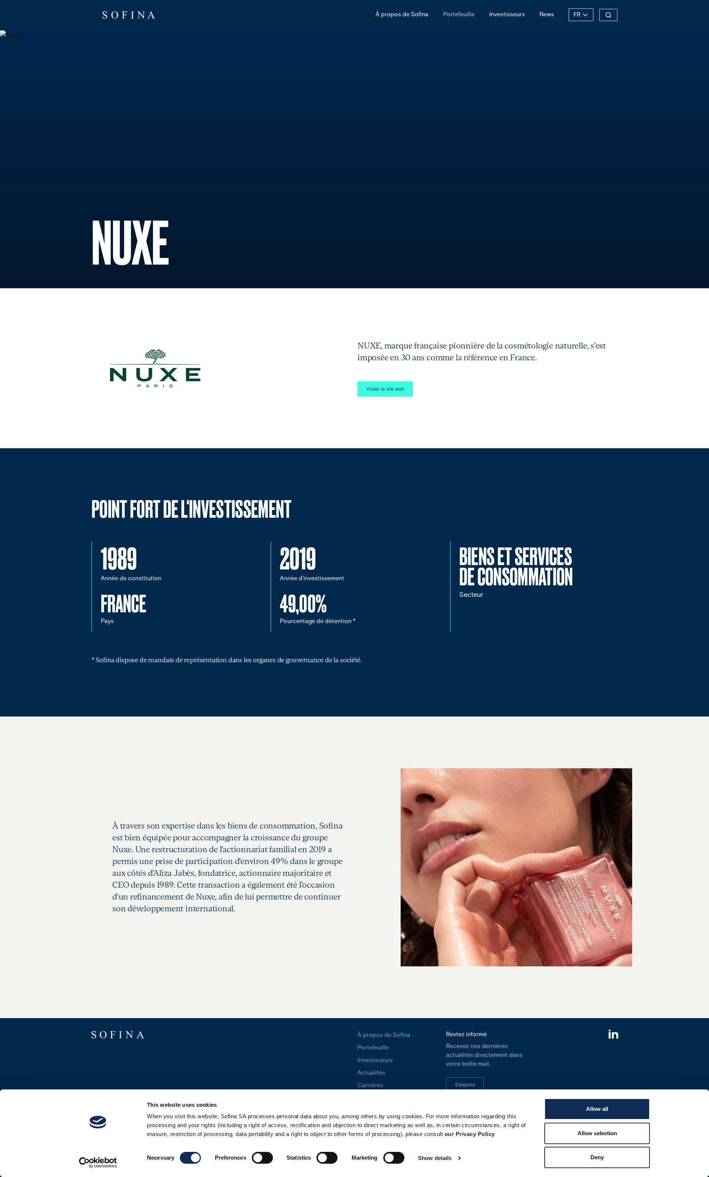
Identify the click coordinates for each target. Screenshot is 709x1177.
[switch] (262, 1158)
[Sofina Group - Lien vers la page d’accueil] (128, 15)
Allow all (597, 1109)
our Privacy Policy (470, 1134)
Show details (435, 1158)
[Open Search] (608, 15)
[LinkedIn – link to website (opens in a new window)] (613, 1035)
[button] (385, 389)
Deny (597, 1157)
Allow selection (597, 1133)
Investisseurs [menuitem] (507, 14)
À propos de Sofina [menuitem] (402, 14)
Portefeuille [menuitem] (459, 14)
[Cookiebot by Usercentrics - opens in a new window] (98, 1162)
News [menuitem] (547, 14)
